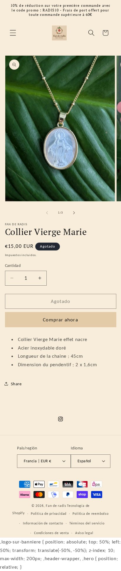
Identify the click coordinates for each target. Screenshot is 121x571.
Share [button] (16, 383)
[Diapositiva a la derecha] (74, 212)
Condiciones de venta (51, 533)
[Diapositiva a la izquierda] (47, 212)
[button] (13, 33)
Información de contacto (43, 523)
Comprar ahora (60, 320)
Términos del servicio (86, 523)
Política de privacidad (48, 513)
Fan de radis (56, 505)
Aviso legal (84, 533)
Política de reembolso (90, 513)
